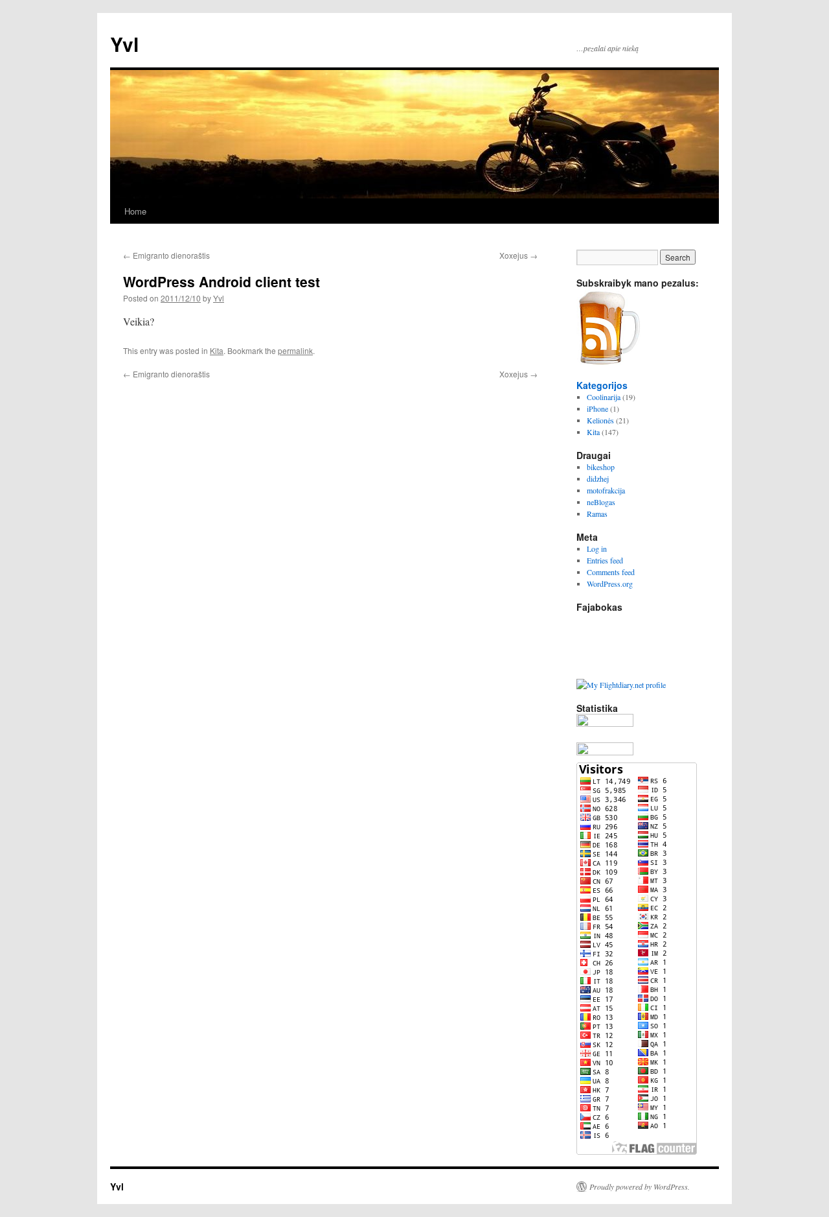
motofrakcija (606, 490)
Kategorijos (602, 385)
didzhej (598, 478)
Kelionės (600, 420)
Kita (216, 350)
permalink (295, 350)
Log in (597, 548)
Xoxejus (518, 255)
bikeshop (601, 467)
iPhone (597, 408)
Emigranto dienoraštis (166, 255)
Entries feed (605, 560)
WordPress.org (610, 583)
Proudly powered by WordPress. (639, 1186)
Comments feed (611, 572)
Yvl (124, 44)
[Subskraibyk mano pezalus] (608, 362)
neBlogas (601, 502)
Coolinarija (603, 397)
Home (135, 211)
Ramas (597, 513)
